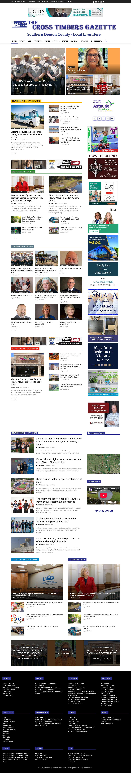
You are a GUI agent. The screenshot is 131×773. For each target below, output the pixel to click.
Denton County (8, 741)
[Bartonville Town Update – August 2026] (46, 312)
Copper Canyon (8, 721)
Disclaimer (6, 693)
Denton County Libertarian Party (15, 755)
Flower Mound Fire (108, 695)
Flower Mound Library (76, 688)
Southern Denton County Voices (23, 78)
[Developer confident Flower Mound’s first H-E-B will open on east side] (54, 129)
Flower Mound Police (109, 697)
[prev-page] (12, 153)
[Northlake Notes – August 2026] (22, 285)
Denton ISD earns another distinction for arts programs (42, 626)
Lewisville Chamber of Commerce (48, 688)
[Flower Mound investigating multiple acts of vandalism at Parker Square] (54, 119)
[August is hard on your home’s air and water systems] (54, 387)
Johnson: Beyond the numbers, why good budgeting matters (45, 296)
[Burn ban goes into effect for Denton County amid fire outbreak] (54, 108)
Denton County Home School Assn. (81, 727)
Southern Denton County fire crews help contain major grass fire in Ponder (70, 140)
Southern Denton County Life (103, 84)
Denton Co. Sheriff (108, 688)
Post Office (72, 695)
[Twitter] (101, 1)
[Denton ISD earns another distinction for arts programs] (17, 631)
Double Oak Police (108, 689)
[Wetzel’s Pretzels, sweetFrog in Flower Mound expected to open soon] (27, 365)
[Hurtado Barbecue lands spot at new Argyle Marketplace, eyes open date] (54, 356)
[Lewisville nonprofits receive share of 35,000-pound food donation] (54, 219)
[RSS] (98, 1)
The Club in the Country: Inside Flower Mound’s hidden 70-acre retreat (64, 198)
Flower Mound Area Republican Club (14, 760)
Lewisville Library (74, 689)
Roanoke (5, 739)
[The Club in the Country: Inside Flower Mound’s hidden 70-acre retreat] (65, 184)
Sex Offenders (106, 705)
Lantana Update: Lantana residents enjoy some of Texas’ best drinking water (45, 270)
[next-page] (15, 153)
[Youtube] (103, 1)
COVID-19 (39, 717)
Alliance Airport (107, 723)
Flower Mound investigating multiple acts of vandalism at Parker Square (69, 119)
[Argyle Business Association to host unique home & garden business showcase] (16, 219)
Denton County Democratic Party (15, 753)
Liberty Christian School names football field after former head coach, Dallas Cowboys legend (59, 441)
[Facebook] (93, 1)
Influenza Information (43, 721)
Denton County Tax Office (78, 697)
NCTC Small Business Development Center (49, 692)
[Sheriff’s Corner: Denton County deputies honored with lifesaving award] (38, 71)
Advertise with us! (103, 511)
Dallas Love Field (107, 717)
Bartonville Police (107, 685)
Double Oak (7, 725)
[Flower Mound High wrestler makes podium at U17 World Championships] (22, 466)
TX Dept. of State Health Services (48, 723)
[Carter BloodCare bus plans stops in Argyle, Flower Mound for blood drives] (27, 117)
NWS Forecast (40, 755)
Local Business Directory (44, 689)
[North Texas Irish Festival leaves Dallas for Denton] (16, 230)
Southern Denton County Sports (24, 433)
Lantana (5, 731)
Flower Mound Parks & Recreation (81, 691)
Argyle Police (106, 684)
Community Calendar (76, 684)
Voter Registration (75, 703)
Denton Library (74, 685)
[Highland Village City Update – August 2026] (71, 312)
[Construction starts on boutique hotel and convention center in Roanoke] (54, 366)
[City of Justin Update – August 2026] (22, 312)
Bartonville (6, 719)
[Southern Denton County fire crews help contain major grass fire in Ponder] (54, 140)
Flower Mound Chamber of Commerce (45, 685)
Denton (5, 723)
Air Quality (39, 753)
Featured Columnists (77, 560)
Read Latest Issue (9, 685)
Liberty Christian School (77, 725)
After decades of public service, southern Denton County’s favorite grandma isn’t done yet (27, 198)
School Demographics (76, 729)
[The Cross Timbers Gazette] (65, 28)
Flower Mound (8, 727)
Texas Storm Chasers (43, 757)
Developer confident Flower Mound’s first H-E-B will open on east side (70, 129)
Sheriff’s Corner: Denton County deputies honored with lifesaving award (22, 270)
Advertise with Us (9, 689)
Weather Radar (41, 759)
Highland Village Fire (109, 699)
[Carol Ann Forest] (93, 61)
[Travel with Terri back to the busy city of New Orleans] (54, 230)
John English (40, 504)
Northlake (6, 737)
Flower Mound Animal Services (80, 755)
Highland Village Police (110, 701)
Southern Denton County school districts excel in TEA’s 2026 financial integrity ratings (35, 594)
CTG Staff (14, 203)
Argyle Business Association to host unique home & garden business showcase (32, 219)
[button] (105, 41)
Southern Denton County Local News (26, 101)
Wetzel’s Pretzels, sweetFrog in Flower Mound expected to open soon (26, 382)
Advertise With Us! (94, 482)
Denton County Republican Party (15, 757)
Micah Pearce (15, 139)
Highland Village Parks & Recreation (82, 693)
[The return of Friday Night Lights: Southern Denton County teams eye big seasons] (22, 505)
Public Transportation (76, 699)
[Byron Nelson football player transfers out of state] (22, 486)
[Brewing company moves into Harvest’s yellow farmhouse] (54, 377)
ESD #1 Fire (105, 693)
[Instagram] (96, 1)
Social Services (74, 701)
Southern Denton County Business (77, 84)
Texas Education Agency (77, 731)
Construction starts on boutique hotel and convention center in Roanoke (70, 366)
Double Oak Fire (107, 691)
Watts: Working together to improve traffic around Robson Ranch (70, 297)
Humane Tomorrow (75, 757)
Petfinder (71, 761)
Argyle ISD (72, 717)
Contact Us (6, 691)
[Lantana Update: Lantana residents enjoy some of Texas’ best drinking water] (46, 258)
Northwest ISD (73, 723)
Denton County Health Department (48, 719)
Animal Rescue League (76, 753)
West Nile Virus (41, 725)
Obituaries (71, 67)
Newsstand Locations (10, 688)
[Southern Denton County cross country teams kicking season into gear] (22, 525)
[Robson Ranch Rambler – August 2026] (71, 258)
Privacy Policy (7, 695)
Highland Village (8, 729)
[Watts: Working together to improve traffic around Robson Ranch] (71, 285)
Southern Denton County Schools (25, 560)
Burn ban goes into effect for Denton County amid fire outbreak (69, 108)
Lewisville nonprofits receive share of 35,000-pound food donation (69, 219)
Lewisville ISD (73, 721)
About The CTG (8, 684)
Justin (4, 735)
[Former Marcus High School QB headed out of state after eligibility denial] (22, 545)
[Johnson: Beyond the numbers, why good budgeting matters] (46, 285)
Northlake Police (107, 703)
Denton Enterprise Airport (111, 719)
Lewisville (6, 733)
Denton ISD (72, 719)
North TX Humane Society (78, 759)
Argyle (4, 717)
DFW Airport (105, 721)
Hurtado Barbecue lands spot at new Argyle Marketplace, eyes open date (70, 356)
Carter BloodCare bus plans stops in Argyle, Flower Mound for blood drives (27, 134)
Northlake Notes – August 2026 (21, 295)
